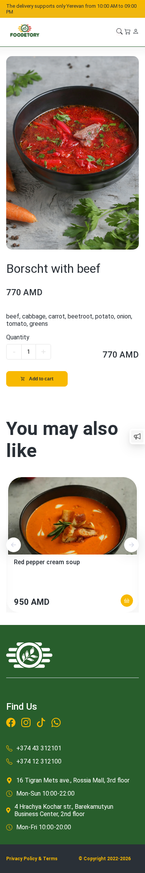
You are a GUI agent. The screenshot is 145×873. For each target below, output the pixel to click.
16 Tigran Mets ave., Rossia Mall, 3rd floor (73, 780)
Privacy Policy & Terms (32, 858)
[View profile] (136, 32)
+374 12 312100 (38, 761)
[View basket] (128, 32)
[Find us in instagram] (26, 723)
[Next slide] (131, 544)
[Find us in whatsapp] (56, 723)
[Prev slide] (13, 544)
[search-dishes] (119, 32)
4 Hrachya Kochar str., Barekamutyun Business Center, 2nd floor (63, 810)
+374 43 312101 (38, 748)
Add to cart (41, 379)
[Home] (24, 32)
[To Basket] (127, 600)
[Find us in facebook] (10, 723)
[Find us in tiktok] (41, 723)
